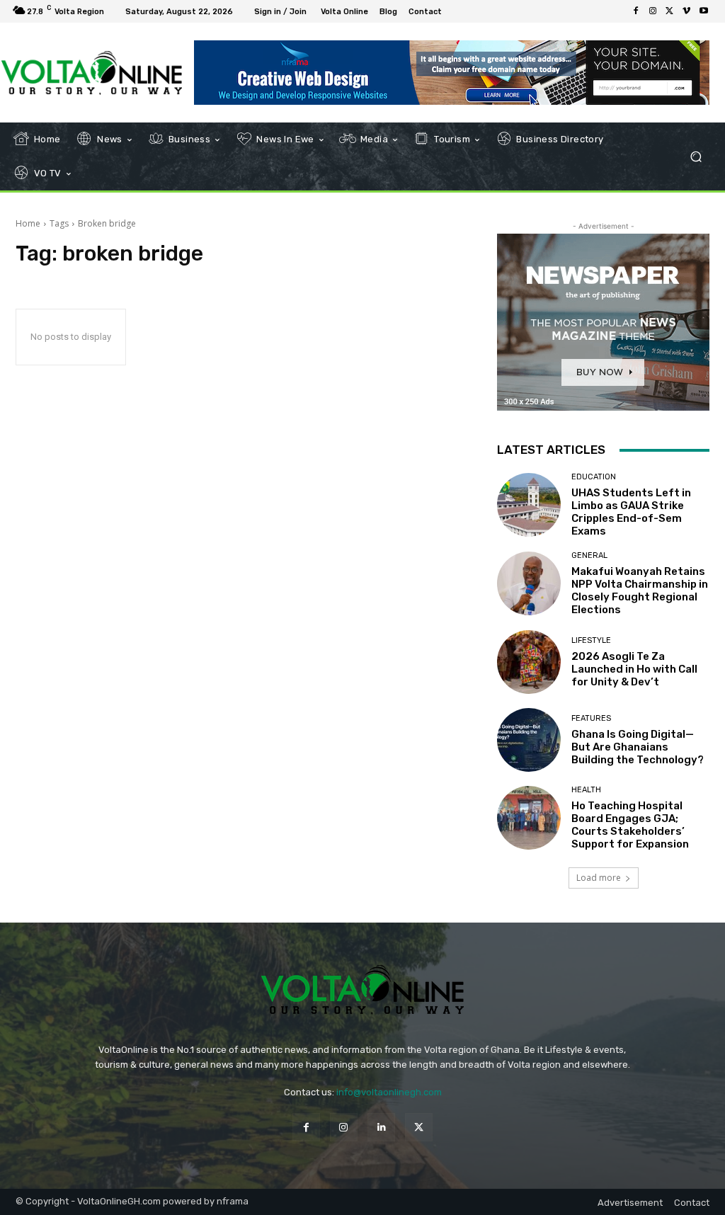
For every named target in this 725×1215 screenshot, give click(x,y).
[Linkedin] (381, 1127)
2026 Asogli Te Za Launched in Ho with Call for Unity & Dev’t (634, 669)
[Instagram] (652, 11)
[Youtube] (703, 11)
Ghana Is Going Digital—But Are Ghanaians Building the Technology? (637, 747)
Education (593, 477)
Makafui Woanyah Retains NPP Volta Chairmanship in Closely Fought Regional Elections (639, 590)
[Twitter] (669, 11)
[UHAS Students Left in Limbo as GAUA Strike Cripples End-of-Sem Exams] (529, 505)
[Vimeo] (686, 11)
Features (591, 718)
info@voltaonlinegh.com (389, 1092)
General (589, 555)
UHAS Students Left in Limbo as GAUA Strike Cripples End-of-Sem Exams (631, 511)
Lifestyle (591, 640)
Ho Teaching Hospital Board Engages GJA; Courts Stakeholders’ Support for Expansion (630, 824)
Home (28, 223)
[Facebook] (635, 11)
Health (586, 790)
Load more (598, 878)
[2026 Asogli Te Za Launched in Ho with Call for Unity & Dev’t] (529, 662)
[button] (695, 156)
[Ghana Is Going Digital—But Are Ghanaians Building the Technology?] (529, 740)
